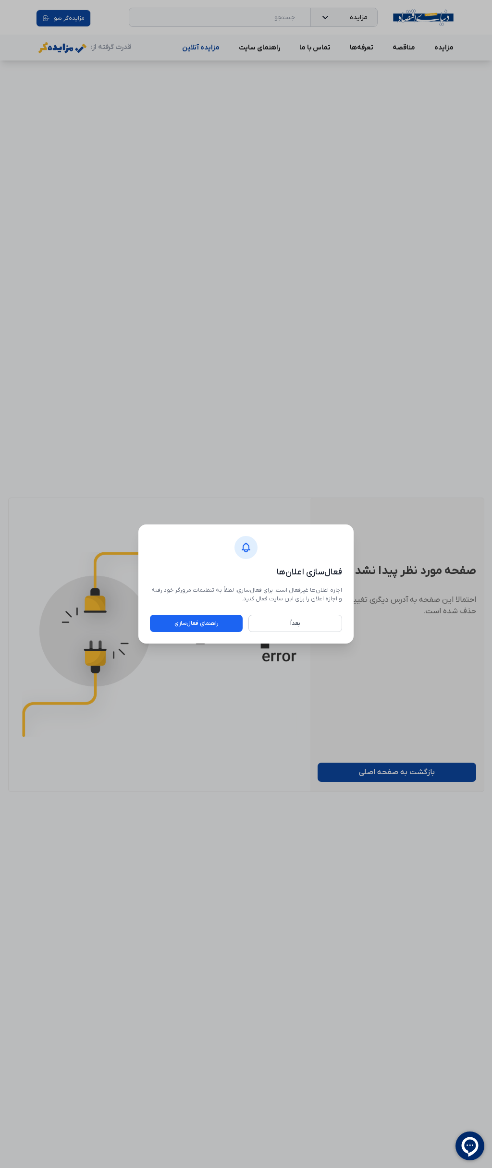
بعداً (295, 623)
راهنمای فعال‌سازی (196, 623)
